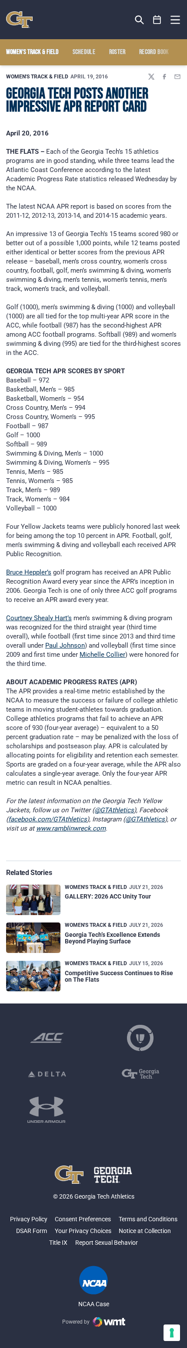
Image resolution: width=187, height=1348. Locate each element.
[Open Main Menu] (175, 20)
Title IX (58, 1242)
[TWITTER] (151, 76)
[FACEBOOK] (164, 76)
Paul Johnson (65, 645)
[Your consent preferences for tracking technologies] (172, 1332)
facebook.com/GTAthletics (47, 819)
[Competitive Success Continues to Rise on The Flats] (33, 976)
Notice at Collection (145, 1230)
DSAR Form (31, 1230)
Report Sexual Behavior (106, 1242)
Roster (117, 52)
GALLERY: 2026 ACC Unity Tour (108, 896)
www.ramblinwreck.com (71, 828)
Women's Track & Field (37, 77)
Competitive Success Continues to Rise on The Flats (119, 976)
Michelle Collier (102, 655)
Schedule (84, 52)
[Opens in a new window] (47, 1038)
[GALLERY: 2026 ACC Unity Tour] (33, 900)
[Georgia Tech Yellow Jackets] (19, 19)
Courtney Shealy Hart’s (39, 618)
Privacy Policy (28, 1219)
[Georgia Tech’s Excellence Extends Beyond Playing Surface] (33, 937)
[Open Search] (139, 19)
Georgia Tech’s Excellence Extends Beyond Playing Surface (112, 938)
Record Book (154, 52)
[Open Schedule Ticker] (157, 19)
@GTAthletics (114, 810)
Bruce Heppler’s (28, 572)
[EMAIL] (177, 76)
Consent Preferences (83, 1219)
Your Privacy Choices (83, 1230)
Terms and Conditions (148, 1219)
